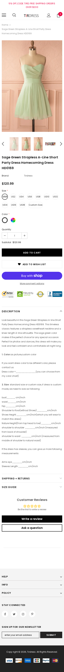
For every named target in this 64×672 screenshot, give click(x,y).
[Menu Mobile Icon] (4, 15)
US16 (13, 204)
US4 (21, 196)
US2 (13, 196)
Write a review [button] (32, 519)
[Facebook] (5, 614)
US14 (4, 204)
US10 (46, 196)
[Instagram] (23, 614)
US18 (22, 204)
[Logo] (31, 15)
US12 (55, 196)
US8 (38, 196)
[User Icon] (49, 15)
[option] (32, 86)
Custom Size (35, 204)
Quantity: (7, 229)
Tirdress (28, 175)
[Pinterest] (32, 614)
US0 (5, 196)
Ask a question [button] (32, 528)
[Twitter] (14, 614)
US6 (30, 196)
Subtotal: (7, 242)
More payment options (32, 283)
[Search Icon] (14, 15)
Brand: (5, 175)
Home (5, 24)
